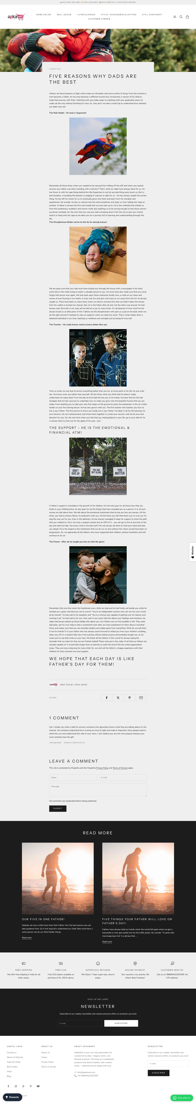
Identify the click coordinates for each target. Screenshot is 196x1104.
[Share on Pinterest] (129, 698)
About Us (45, 1052)
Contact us (12, 1052)
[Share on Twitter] (118, 698)
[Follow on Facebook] (8, 1086)
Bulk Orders (12, 1066)
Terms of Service (120, 768)
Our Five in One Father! (43, 919)
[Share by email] (141, 698)
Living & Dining (86, 14)
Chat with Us (184, 1097)
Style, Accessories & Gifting (118, 14)
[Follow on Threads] (23, 1086)
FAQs (9, 1071)
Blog (9, 1076)
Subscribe (121, 1023)
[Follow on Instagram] (15, 1086)
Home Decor (43, 14)
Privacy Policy (102, 768)
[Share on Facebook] (106, 698)
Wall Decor (64, 14)
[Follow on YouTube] (38, 1086)
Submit (57, 808)
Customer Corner (99, 19)
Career (44, 1057)
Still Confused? (152, 14)
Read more (27, 937)
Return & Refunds (15, 1057)
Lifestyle (55, 69)
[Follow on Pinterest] (30, 1086)
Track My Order (14, 1062)
